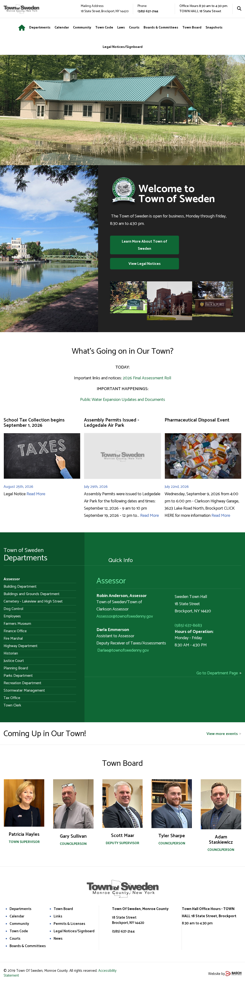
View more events (222, 734)
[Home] (23, 28)
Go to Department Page (217, 673)
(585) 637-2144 (148, 11)
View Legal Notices (144, 264)
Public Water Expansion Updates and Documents (122, 399)
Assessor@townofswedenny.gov (124, 616)
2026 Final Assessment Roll (147, 378)
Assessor (111, 581)
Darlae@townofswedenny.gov (123, 650)
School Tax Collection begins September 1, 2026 (34, 422)
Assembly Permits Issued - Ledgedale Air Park (111, 422)
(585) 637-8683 (188, 625)
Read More (36, 494)
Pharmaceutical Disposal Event (197, 420)
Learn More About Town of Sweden (144, 245)
